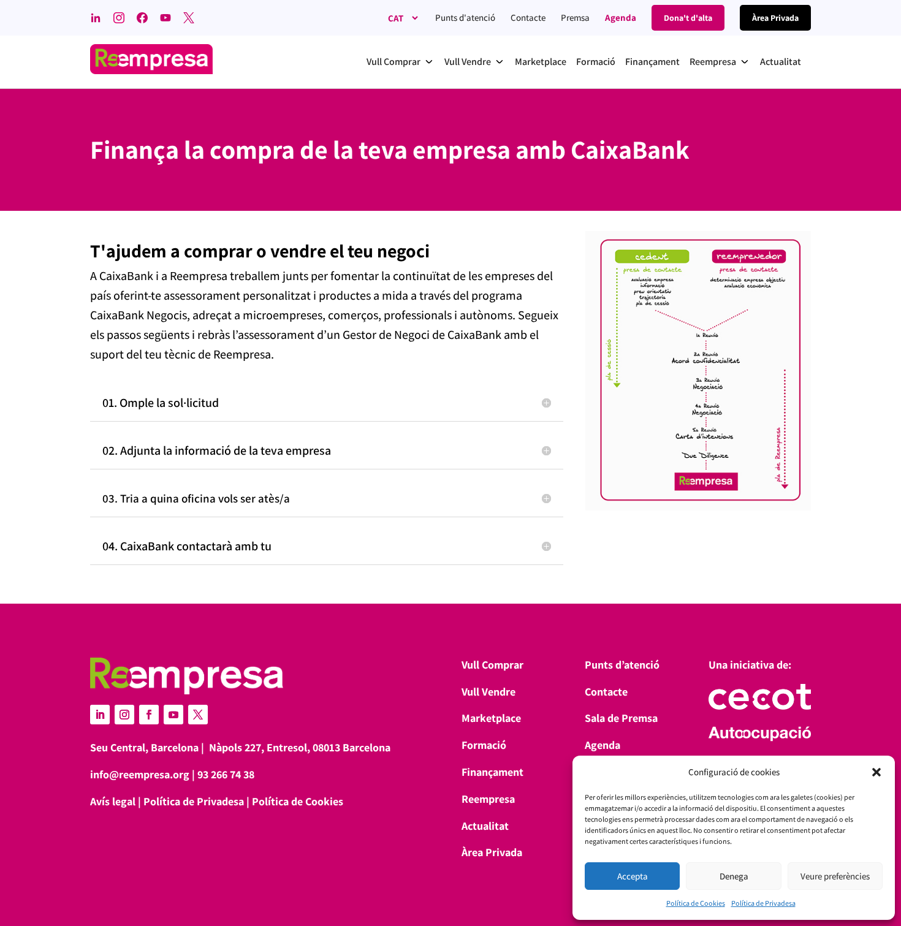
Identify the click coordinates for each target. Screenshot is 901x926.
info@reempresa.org (139, 774)
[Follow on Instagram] (124, 714)
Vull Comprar (492, 665)
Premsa (575, 17)
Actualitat (485, 826)
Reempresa (488, 799)
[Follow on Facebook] (149, 714)
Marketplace (491, 718)
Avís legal (112, 801)
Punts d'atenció (465, 17)
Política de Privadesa (763, 903)
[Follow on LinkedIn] (100, 714)
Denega (734, 876)
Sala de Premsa (621, 718)
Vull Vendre (488, 692)
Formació (484, 745)
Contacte (528, 17)
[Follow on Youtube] (173, 714)
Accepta (632, 876)
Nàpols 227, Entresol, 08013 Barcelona (299, 747)
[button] (876, 772)
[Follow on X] (198, 714)
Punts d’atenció (622, 665)
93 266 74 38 (225, 774)
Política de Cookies (695, 903)
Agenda (620, 17)
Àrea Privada (492, 852)
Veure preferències (835, 876)
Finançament (492, 772)
